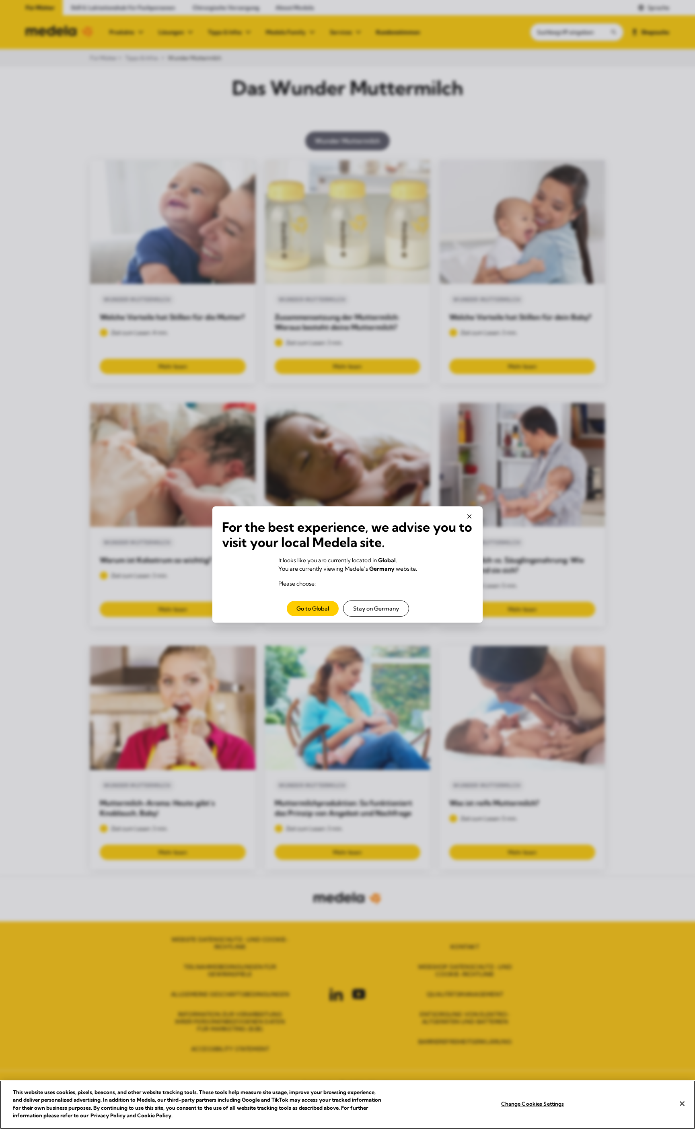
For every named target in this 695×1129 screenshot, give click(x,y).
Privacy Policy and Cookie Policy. (131, 1115)
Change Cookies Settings (532, 1103)
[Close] (682, 1104)
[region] (347, 1104)
